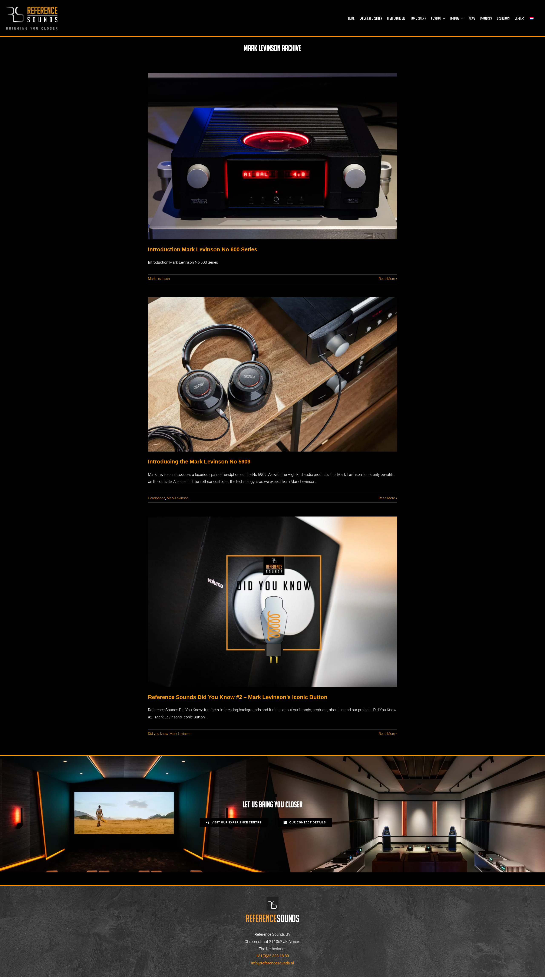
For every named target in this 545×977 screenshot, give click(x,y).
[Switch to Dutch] (532, 18)
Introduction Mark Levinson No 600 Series (202, 249)
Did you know (158, 734)
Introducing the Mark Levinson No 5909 (199, 461)
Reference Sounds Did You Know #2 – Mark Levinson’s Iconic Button (237, 697)
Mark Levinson (159, 279)
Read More (387, 279)
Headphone (156, 498)
